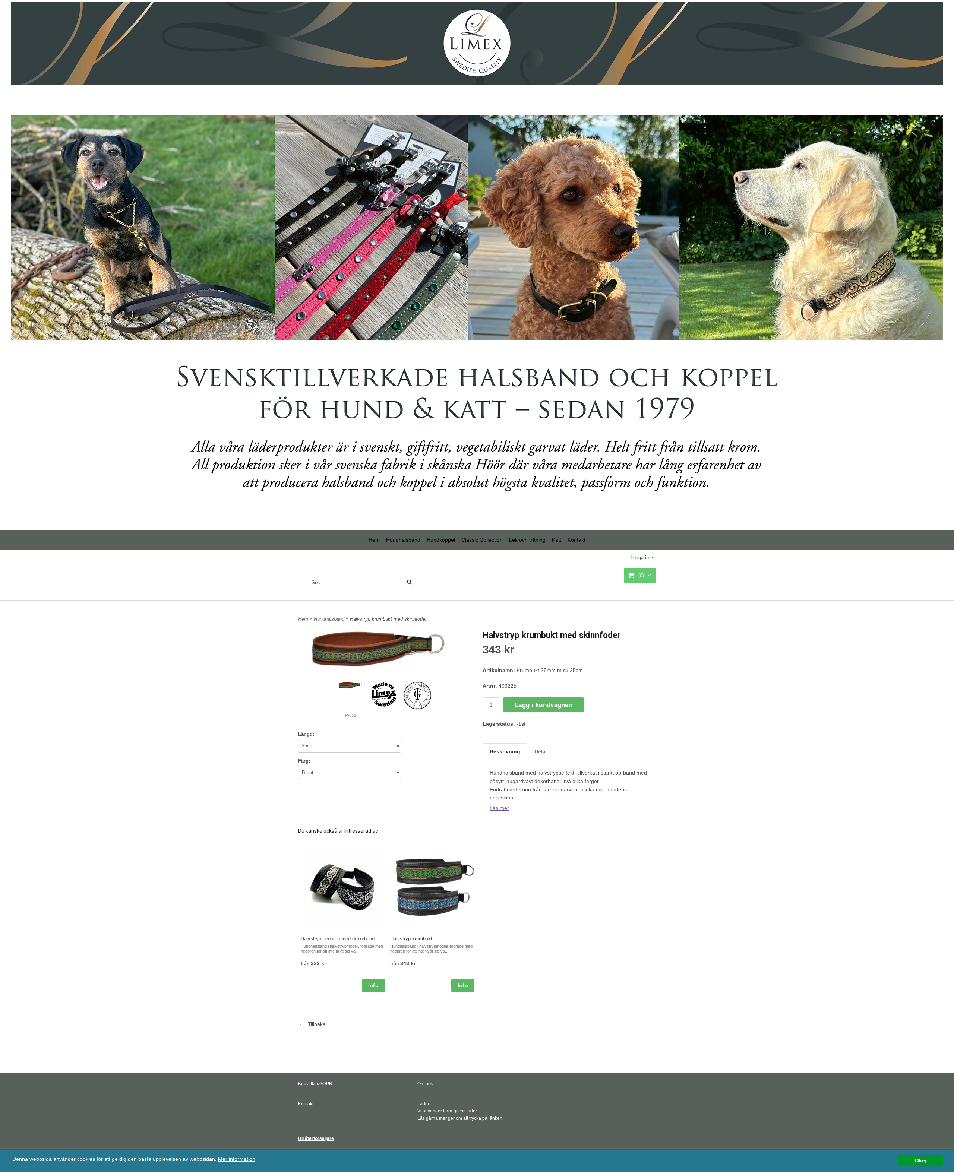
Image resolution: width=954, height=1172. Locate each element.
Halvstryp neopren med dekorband (338, 938)
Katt (556, 540)
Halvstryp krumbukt (411, 938)
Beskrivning (505, 751)
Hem (374, 540)
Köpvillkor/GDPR (315, 1083)
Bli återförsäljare (316, 1138)
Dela (540, 751)
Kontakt (576, 540)
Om (420, 1083)
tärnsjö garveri (560, 789)
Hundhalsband (403, 540)
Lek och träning (527, 540)
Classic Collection (482, 540)
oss (428, 1083)
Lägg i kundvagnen (543, 705)
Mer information (236, 1159)
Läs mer (499, 808)
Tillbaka (314, 1024)
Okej (920, 1160)
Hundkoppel (441, 540)
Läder (423, 1103)
